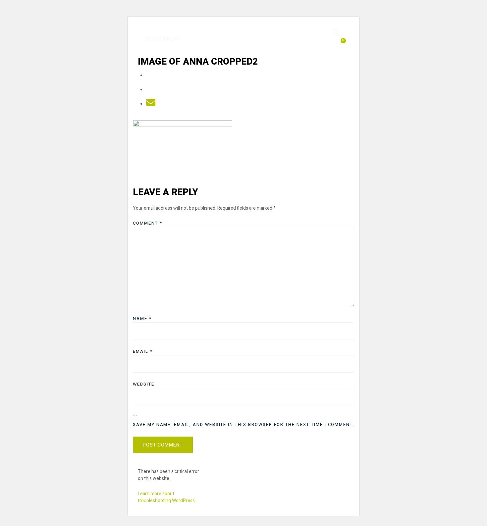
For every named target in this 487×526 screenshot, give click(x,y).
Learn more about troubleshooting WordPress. (167, 497)
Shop (227, 35)
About (256, 42)
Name (142, 318)
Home (200, 35)
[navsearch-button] (336, 32)
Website (143, 384)
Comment (147, 223)
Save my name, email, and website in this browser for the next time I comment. (243, 424)
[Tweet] (150, 89)
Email (143, 351)
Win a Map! (292, 35)
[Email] (150, 104)
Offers (256, 35)
